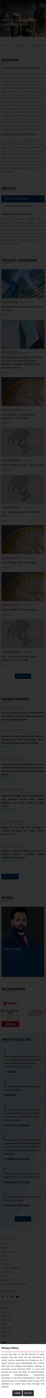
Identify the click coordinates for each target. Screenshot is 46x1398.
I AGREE (17, 1393)
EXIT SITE (28, 1393)
